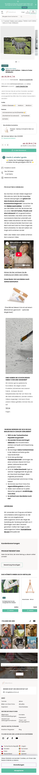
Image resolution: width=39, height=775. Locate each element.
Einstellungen (19, 765)
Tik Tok (30, 621)
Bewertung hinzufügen (12, 565)
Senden (19, 674)
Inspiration (4, 707)
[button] (17, 61)
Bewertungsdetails (26, 80)
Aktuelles (21, 704)
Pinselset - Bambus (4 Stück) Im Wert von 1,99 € (22, 129)
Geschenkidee (23, 707)
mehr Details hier (22, 86)
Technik (3, 701)
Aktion (21, 701)
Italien (23, 751)
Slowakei (6, 748)
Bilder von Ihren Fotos (8, 704)
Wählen (11, 610)
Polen (5, 751)
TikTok (8, 408)
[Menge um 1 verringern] (2, 145)
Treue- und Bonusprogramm (24, 721)
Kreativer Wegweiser (7, 729)
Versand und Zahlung (9, 138)
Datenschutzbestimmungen (19, 670)
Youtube (34, 621)
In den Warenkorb (20, 150)
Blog (20, 729)
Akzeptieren (18, 771)
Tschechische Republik (11, 746)
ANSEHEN (24, 7)
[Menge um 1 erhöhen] (7, 145)
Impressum (22, 717)
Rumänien (24, 748)
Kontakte (22, 714)
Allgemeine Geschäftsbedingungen (8, 715)
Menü (2, 13)
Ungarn (23, 746)
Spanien (23, 754)
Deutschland (8, 754)
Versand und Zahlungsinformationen (8, 719)
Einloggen (23, 12)
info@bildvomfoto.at (12, 692)
